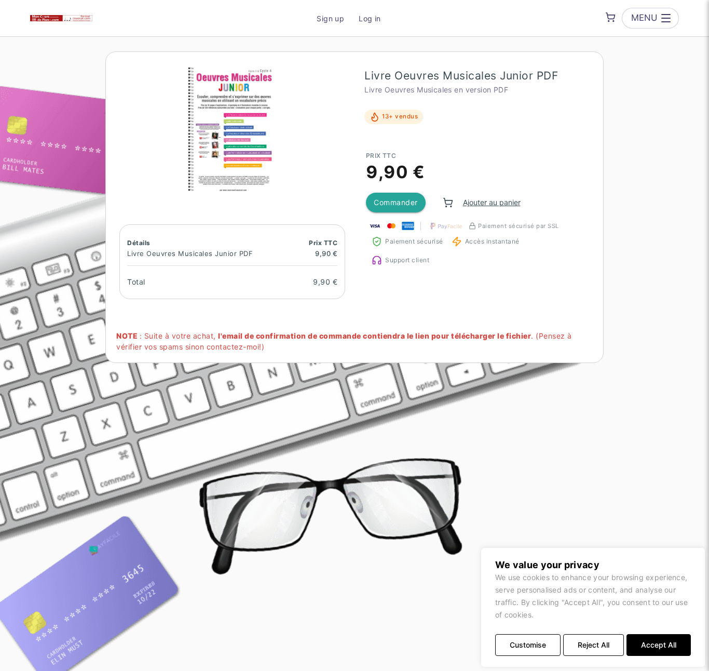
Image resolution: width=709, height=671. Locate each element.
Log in (370, 18)
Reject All (593, 644)
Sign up (330, 18)
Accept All (658, 644)
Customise (528, 644)
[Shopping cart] (610, 17)
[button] (232, 130)
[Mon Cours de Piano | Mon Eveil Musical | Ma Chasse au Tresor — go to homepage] (61, 18)
